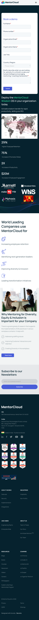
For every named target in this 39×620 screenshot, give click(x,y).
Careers (3, 576)
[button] (36, 2)
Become (18, 613)
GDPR (3, 607)
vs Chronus (23, 556)
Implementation (6, 503)
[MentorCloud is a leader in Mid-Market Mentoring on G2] (22, 456)
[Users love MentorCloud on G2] (4, 447)
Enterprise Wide (6, 529)
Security (4, 498)
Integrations (5, 507)
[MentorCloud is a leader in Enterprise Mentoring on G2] (22, 447)
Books (3, 560)
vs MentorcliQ (24, 564)
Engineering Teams (7, 525)
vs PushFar (23, 568)
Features (4, 494)
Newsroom (4, 568)
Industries (24, 490)
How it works (6, 490)
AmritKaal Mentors (27, 533)
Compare (23, 551)
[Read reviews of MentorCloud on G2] (9, 477)
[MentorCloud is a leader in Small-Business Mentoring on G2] (4, 465)
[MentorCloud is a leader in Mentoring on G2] (13, 456)
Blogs (3, 556)
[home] (10, 2)
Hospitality (23, 494)
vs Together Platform (26, 576)
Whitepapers (5, 581)
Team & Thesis (24, 525)
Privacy (3, 603)
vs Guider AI (23, 560)
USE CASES (5, 521)
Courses (3, 564)
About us (23, 521)
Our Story (23, 529)
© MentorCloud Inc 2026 (8, 599)
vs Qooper (23, 572)
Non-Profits (23, 498)
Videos (3, 572)
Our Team (23, 537)
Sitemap (22, 607)
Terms (22, 603)
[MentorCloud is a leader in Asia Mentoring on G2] (13, 447)
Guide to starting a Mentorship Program (7, 586)
